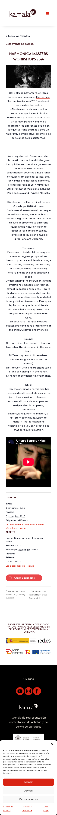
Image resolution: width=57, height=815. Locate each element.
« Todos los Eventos (18, 36)
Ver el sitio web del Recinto (20, 565)
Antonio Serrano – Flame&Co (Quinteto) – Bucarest (16, 594)
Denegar (28, 790)
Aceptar (28, 781)
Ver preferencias (28, 799)
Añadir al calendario (24, 577)
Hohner (22, 528)
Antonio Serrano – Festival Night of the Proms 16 (38, 594)
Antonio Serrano (14, 524)
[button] (52, 744)
